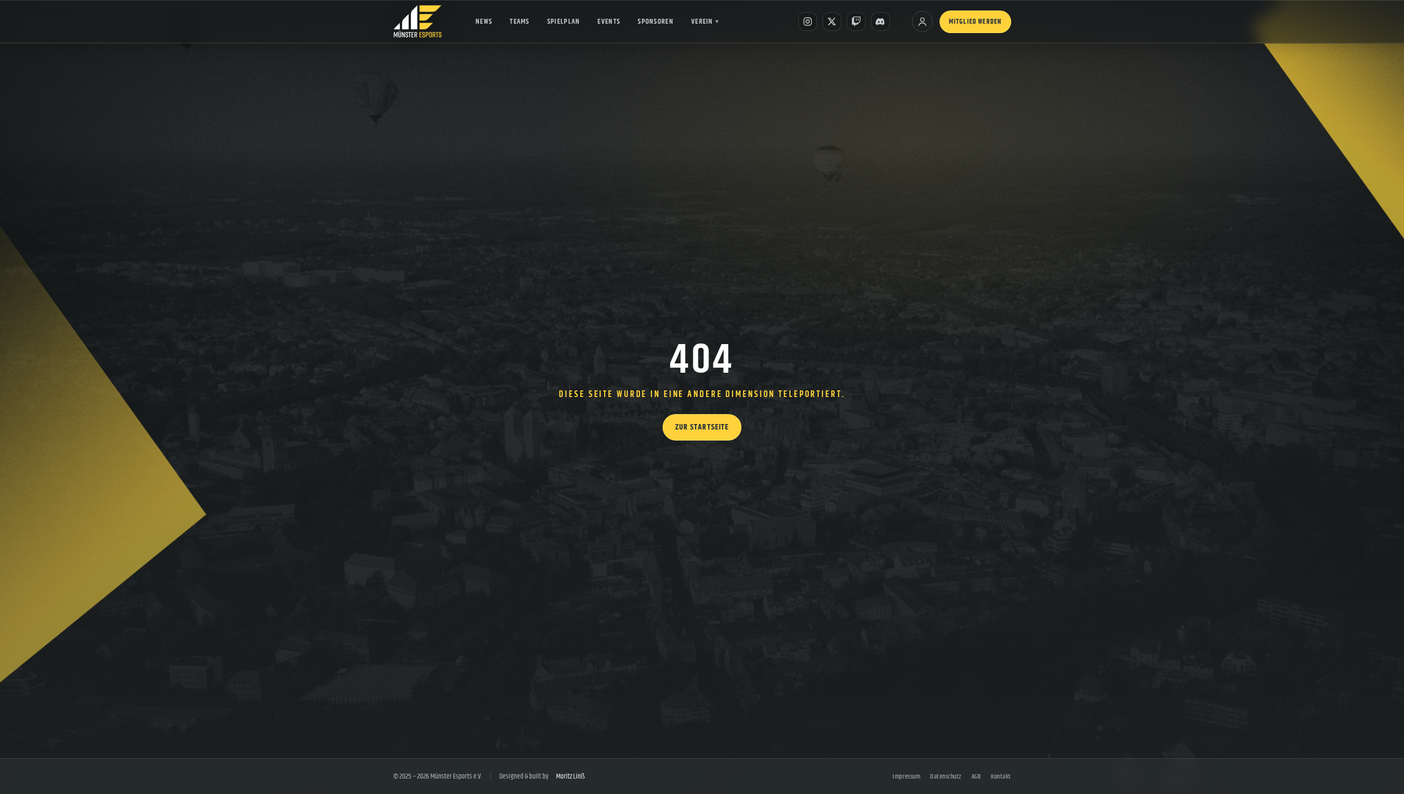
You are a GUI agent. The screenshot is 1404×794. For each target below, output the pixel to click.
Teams (520, 21)
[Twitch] (856, 21)
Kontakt (1001, 776)
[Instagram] (807, 21)
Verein (705, 21)
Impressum (906, 776)
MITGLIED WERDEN (975, 22)
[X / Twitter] (832, 21)
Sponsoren (656, 21)
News (484, 21)
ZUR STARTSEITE (702, 427)
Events (608, 21)
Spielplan (563, 21)
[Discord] (880, 21)
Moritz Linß (570, 776)
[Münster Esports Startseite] (417, 21)
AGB (976, 776)
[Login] (922, 21)
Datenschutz (945, 776)
